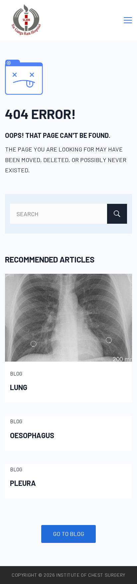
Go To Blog (68, 533)
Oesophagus (32, 435)
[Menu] (128, 20)
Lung (18, 387)
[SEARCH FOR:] (68, 213)
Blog (16, 374)
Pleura (23, 483)
